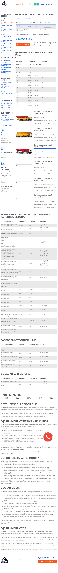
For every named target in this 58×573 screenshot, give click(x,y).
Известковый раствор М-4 (7, 94)
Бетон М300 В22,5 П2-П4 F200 (7, 33)
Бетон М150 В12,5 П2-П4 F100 (7, 23)
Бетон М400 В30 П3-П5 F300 (6, 41)
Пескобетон (7, 100)
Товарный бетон (6, 15)
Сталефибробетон (7, 125)
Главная (12, 559)
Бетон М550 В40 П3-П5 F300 (6, 48)
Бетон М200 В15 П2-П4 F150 (6, 26)
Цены (16, 559)
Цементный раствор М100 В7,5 (6, 83)
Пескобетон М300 (6, 105)
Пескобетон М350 (6, 107)
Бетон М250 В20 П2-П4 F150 (6, 30)
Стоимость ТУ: (52, 43)
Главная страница (19, 18)
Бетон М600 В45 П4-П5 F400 (6, 51)
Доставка (21, 559)
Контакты (20, 560)
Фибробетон (7, 113)
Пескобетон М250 (6, 103)
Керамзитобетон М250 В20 (6, 72)
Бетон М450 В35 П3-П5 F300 (6, 44)
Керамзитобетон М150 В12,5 (6, 65)
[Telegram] (37, 4)
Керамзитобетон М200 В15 (6, 68)
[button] (4, 6)
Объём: (35, 42)
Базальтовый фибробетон (5, 116)
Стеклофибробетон (7, 123)
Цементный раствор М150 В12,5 (6, 87)
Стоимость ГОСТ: (43, 43)
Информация (13, 560)
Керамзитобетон (9, 58)
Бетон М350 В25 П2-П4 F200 (6, 37)
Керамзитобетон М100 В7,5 (6, 61)
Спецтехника (27, 559)
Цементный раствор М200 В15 (6, 90)
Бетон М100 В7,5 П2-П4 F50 (7, 19)
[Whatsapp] (35, 4)
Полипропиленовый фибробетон (7, 120)
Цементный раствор (5, 79)
